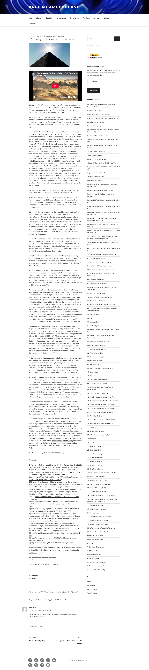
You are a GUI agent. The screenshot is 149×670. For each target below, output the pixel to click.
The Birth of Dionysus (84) (95, 176)
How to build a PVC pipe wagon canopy (99, 266)
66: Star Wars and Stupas (95, 279)
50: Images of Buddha (94, 360)
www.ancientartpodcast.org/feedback (63, 443)
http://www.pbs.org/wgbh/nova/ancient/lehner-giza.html (51, 523)
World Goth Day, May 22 (95, 126)
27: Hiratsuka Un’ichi (94, 450)
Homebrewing (74, 18)
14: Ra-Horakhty (92, 513)
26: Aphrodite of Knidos (94, 457)
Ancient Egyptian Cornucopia (96, 159)
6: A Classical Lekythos (94, 551)
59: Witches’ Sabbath (94, 314)
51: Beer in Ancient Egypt (95, 357)
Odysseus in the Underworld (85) (97, 173)
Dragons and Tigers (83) (95, 180)
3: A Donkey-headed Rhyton (96, 562)
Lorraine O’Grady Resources (96, 476)
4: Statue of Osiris (93, 558)
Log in (89, 581)
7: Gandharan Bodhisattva (95, 547)
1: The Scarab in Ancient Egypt (97, 570)
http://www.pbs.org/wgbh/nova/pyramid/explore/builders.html (54, 509)
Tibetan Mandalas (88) (94, 155)
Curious (89, 318)
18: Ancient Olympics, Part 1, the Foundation (101, 495)
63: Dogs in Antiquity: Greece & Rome (99, 297)
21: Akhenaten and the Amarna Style (99, 484)
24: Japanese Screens (94, 465)
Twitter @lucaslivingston (67, 436)
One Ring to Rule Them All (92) (97, 136)
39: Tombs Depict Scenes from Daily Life (100, 404)
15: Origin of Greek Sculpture (96, 509)
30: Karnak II (91, 439)
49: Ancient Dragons (94, 364)
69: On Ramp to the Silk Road (96, 258)
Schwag (96, 18)
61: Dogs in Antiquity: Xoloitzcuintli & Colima (101, 304)
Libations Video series (94, 111)
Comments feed (92, 589)
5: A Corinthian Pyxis (94, 554)
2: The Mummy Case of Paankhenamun (100, 566)
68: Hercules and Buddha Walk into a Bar (100, 270)
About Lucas (61, 18)
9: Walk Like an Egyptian (95, 535)
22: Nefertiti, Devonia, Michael (97, 480)
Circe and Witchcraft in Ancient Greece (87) (101, 163)
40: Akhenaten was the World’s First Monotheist (102, 401)
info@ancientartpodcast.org (62, 441)
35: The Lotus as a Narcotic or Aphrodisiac (101, 420)
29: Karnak (90, 442)
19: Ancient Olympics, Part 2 (96, 491)
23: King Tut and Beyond (95, 469)
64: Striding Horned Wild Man (96, 293)
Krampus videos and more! (96, 345)
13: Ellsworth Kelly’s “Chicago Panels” (99, 517)
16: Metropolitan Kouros (95, 505)
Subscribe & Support (35, 18)
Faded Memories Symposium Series (99, 114)
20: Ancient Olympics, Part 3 (96, 488)
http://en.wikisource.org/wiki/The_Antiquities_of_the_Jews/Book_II (55, 472)
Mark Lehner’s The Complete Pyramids (48, 501)
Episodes (49, 18)
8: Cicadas (90, 543)
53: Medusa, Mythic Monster (96, 349)
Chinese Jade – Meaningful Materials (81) (100, 190)
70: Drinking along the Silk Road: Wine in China (102, 254)
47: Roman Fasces (93, 372)
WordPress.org (92, 593)
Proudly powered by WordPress (77, 660)
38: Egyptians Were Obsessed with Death (100, 408)
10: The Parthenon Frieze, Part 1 (97, 532)
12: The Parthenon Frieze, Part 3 (97, 520)
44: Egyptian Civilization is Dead (97, 383)
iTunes (48, 433)
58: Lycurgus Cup (93, 322)
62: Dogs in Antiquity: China (96, 301)
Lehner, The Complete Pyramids (41, 511)
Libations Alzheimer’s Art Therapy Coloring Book (102, 118)
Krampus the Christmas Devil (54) (98, 342)
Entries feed (91, 585)
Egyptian (35, 575)
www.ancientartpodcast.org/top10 (46, 431)
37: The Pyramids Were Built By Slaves (100, 412)
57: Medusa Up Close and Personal (98, 326)
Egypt (34, 578)
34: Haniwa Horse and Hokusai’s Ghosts (100, 423)
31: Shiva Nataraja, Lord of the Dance (99, 435)
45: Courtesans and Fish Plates (97, 379)
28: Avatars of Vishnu (94, 446)
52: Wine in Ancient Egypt (95, 353)
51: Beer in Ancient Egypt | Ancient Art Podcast (50, 600)
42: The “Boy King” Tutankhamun (98, 393)
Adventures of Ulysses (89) (96, 151)
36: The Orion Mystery (94, 416)
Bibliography (107, 18)
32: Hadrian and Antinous (95, 431)
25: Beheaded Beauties (94, 461)
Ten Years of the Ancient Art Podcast (99, 262)
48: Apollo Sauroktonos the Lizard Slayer (100, 368)
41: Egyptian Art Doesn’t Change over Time (101, 397)
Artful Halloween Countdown (96, 122)
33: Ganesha (91, 427)
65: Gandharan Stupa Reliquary (97, 283)
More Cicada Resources (95, 539)
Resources (32, 23)
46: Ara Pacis (91, 376)
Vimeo (64, 433)
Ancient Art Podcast (54, 7)
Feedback (86, 18)
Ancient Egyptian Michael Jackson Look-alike (102, 473)
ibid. (70, 528)
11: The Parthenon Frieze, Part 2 (97, 524)
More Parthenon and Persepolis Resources (101, 528)
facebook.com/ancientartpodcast (50, 438)
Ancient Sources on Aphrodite (97, 454)
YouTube (55, 433)
